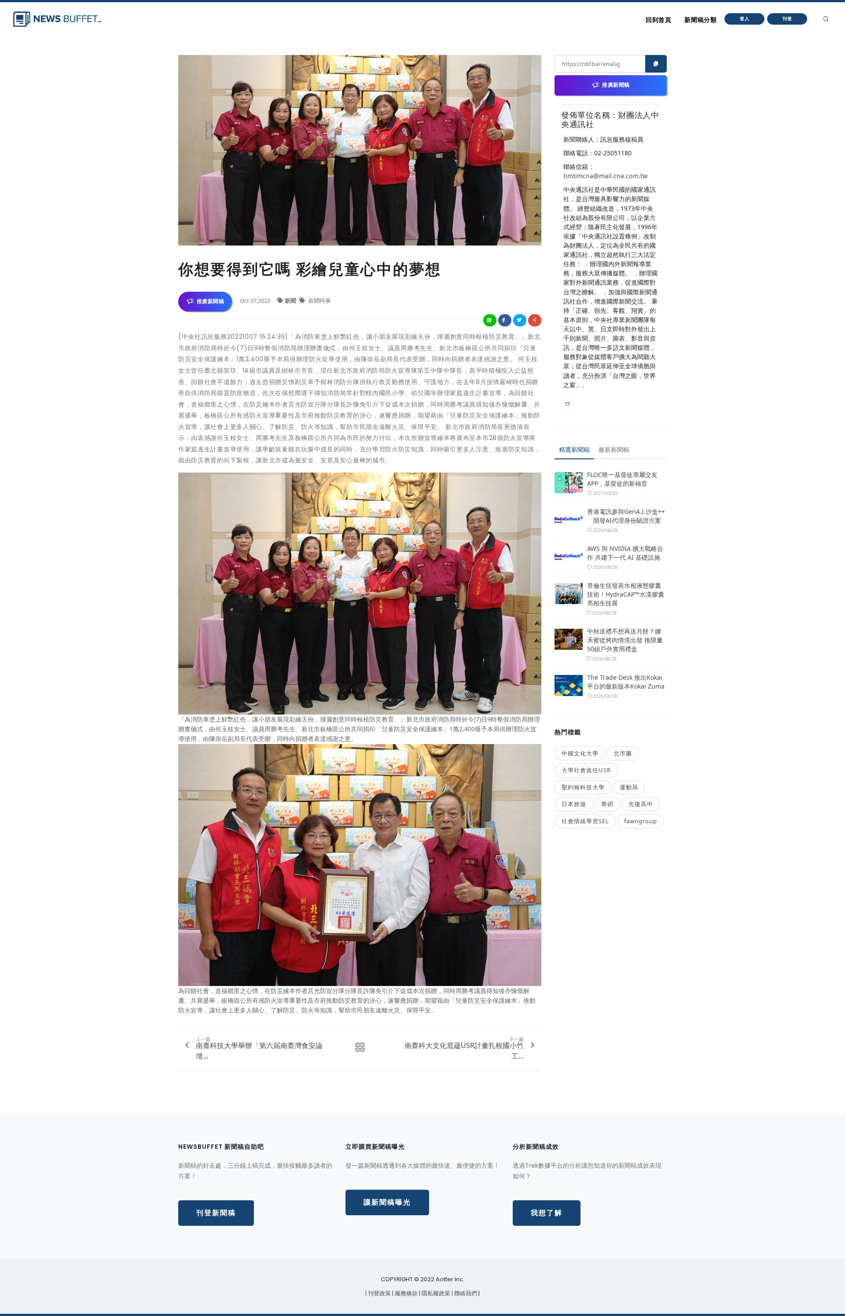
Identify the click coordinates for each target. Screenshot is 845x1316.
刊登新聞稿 (216, 1213)
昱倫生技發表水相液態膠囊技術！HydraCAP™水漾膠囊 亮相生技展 (625, 594)
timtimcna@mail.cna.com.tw (605, 176)
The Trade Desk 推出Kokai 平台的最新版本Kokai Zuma (626, 681)
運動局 (629, 787)
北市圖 (623, 753)
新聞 (291, 300)
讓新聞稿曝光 (387, 1202)
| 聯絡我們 (465, 1293)
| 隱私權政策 (435, 1293)
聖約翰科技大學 (583, 787)
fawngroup (640, 821)
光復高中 (640, 804)
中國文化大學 (580, 753)
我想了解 (546, 1213)
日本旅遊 (574, 804)
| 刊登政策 (378, 1293)
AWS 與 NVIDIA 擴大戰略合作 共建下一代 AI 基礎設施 (625, 552)
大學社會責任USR (586, 770)
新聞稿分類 (700, 19)
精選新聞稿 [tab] (574, 449)
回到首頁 (658, 19)
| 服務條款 (405, 1293)
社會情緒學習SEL (585, 821)
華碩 (607, 804)
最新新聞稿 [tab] (614, 449)
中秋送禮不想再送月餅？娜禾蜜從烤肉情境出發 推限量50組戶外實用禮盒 (625, 640)
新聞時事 (319, 300)
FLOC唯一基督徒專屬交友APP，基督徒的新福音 (622, 479)
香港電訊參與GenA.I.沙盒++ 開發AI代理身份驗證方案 (626, 515)
